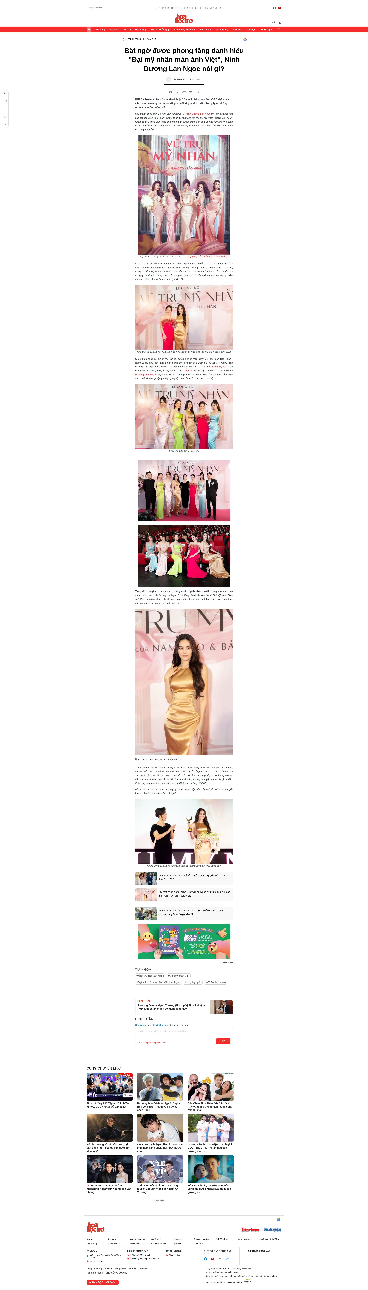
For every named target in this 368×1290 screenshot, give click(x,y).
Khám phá (114, 29)
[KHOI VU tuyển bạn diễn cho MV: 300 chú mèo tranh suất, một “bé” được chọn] (160, 1128)
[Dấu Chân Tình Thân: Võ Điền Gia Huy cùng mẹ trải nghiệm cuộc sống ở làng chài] (211, 1087)
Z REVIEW (238, 29)
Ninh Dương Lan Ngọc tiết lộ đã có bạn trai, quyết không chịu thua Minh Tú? (192, 877)
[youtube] (279, 8)
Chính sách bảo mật (258, 1251)
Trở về (6, 125)
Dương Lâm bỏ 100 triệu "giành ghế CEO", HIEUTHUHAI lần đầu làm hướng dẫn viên (210, 1148)
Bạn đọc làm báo (103, 1282)
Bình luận (6, 117)
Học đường (140, 29)
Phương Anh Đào (144, 374)
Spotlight (251, 29)
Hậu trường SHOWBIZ (184, 29)
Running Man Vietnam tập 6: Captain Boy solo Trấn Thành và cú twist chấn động (159, 1106)
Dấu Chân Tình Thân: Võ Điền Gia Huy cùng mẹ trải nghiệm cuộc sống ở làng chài (210, 1106)
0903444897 (174, 1255)
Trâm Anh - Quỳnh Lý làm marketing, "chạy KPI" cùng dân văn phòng (109, 1189)
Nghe (6, 93)
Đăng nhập (140, 1025)
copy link (184, 92)
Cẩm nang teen (244, 1239)
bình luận (197, 92)
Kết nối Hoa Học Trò (160, 1244)
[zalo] (229, 1258)
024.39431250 (96, 1261)
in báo (190, 92)
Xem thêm (279, 29)
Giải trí (127, 29)
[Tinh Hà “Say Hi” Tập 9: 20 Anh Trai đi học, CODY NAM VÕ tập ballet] (110, 1087)
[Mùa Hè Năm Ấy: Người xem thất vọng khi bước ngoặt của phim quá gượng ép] (211, 1169)
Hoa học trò (96, 1227)
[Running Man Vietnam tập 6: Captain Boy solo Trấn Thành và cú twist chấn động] (160, 1087)
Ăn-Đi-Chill (205, 29)
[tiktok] (221, 1259)
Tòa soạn (92, 1251)
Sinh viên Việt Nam (215, 8)
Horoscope (266, 29)
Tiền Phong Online (164, 8)
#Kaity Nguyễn (192, 982)
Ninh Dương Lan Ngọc (198, 113)
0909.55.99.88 (137, 1255)
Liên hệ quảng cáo (137, 1251)
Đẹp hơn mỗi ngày (160, 29)
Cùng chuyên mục (104, 1068)
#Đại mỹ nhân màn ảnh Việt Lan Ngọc (158, 982)
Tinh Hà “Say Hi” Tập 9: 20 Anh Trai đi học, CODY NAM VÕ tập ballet (108, 1105)
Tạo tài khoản (160, 1025)
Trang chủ (89, 29)
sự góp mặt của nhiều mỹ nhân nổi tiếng (207, 256)
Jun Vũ (189, 370)
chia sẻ (171, 92)
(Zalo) (147, 1255)
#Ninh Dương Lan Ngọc (150, 975)
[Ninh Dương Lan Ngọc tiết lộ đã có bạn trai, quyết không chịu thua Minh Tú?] (146, 878)
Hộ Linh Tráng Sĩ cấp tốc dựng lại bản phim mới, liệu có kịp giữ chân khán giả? (108, 1148)
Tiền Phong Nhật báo (189, 8)
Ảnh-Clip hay (221, 29)
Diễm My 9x (219, 366)
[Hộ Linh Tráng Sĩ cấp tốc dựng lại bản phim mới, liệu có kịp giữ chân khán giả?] (110, 1128)
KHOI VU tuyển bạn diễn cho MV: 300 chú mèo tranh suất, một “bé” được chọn (160, 1148)
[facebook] (274, 8)
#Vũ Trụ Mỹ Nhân (216, 982)
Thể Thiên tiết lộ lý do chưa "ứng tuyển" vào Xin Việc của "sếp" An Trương (157, 1189)
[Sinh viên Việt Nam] (272, 1230)
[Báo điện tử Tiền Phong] (250, 1230)
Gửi (223, 1041)
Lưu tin (6, 109)
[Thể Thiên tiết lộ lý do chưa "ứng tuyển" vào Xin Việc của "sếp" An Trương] (160, 1169)
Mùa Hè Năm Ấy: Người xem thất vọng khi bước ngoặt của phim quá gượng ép (209, 1189)
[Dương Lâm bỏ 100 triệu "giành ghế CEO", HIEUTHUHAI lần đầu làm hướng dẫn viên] (211, 1128)
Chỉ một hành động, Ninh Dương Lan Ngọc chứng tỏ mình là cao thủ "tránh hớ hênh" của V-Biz (194, 894)
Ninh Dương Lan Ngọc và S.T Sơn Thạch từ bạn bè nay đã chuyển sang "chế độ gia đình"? (191, 912)
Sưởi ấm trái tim (201, 1239)
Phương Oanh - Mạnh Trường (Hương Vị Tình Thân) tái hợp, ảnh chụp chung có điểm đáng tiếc (172, 1007)
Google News (245, 39)
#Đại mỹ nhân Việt (178, 975)
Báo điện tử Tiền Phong (184, 18)
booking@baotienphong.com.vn (144, 1258)
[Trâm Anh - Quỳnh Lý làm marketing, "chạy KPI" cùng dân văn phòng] (110, 1169)
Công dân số (114, 1244)
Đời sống (100, 29)
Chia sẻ (6, 101)
